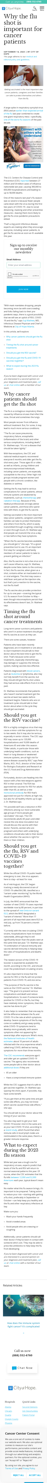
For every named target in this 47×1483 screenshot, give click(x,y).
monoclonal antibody (14, 792)
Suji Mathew (28, 320)
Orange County (11, 1419)
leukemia (15, 674)
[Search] (35, 8)
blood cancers (33, 671)
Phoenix (8, 1423)
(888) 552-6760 (33, 1)
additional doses (11, 1067)
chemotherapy (29, 497)
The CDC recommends (14, 1055)
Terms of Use (11, 1468)
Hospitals (10, 1402)
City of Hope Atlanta (24, 326)
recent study (11, 1130)
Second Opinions (29, 1407)
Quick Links (28, 1402)
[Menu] (42, 8)
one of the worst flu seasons (17, 119)
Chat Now (25, 1368)
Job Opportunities (30, 1411)
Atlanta (8, 1407)
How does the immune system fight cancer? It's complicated (23, 1325)
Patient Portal (28, 1415)
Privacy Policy (28, 1468)
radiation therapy (12, 500)
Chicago (8, 1411)
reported (24, 180)
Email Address (14, 259)
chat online (14, 385)
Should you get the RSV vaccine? (21, 352)
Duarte (8, 1415)
